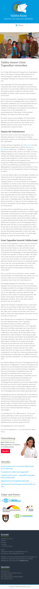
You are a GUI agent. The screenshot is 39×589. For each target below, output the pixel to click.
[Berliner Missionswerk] (11, 498)
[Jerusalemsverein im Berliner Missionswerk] (23, 514)
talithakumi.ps (24, 560)
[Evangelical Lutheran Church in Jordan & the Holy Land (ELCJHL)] (6, 514)
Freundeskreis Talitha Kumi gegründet (14, 472)
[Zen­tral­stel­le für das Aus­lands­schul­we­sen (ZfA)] (11, 504)
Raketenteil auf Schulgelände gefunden (15, 481)
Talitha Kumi (18, 15)
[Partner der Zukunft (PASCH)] (29, 504)
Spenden (5, 451)
